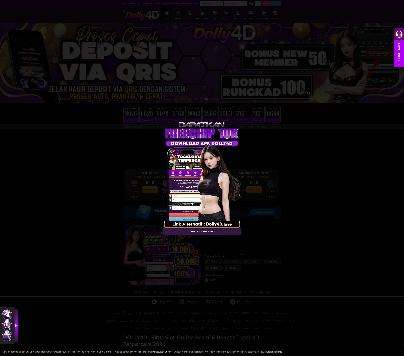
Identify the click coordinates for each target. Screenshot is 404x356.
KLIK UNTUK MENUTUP (202, 232)
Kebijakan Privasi (274, 351)
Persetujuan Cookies (162, 351)
